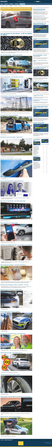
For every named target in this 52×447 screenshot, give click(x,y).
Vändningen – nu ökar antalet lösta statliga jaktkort (40, 60)
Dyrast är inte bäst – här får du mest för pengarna (11, 416)
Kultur (35, 21)
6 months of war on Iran (38, 95)
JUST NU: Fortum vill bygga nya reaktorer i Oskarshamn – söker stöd (14, 284)
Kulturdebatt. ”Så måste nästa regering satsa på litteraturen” (40, 39)
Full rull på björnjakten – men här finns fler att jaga (40, 56)
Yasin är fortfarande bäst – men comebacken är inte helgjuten (39, 24)
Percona (50, 443)
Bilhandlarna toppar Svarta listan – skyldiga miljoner (11, 289)
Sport (35, 104)
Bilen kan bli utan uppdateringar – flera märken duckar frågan (13, 200)
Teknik (35, 66)
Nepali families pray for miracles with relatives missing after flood (40, 100)
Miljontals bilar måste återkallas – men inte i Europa (11, 159)
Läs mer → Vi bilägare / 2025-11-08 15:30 (26, 29)
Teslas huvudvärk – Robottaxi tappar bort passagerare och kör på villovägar (16, 396)
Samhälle (35, 7)
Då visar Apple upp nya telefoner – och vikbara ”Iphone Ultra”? (13, 264)
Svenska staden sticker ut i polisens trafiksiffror (10, 311)
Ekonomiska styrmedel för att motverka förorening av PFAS (39, 10)
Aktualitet (9, 440)
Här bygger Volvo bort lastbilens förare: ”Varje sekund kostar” (13, 333)
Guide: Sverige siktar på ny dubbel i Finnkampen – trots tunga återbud (39, 123)
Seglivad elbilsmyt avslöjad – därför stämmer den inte (11, 352)
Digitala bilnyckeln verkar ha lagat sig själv (9, 222)
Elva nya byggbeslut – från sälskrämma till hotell (36, 140)
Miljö (35, 53)
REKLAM (43, 138)
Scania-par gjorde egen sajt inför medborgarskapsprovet (12, 181)
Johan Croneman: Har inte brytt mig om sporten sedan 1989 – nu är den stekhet (40, 107)
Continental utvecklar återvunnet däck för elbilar (10, 374)
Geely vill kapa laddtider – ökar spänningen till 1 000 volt (12, 76)
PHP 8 (47, 443)
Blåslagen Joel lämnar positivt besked (36, 156)
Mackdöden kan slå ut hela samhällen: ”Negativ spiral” (12, 137)
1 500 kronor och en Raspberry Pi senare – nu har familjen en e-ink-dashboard (16, 244)
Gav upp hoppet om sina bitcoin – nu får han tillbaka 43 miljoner (16, 34)
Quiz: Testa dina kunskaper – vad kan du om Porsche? (11, 54)
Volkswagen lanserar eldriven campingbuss (9, 115)
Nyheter (35, 138)
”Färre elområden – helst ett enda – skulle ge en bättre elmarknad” (14, 96)
